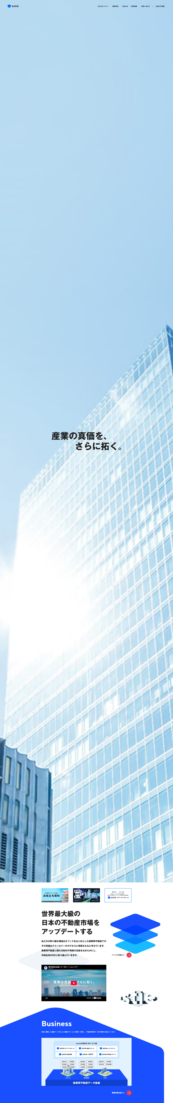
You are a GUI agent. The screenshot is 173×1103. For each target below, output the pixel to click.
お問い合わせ (145, 6)
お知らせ (125, 6)
